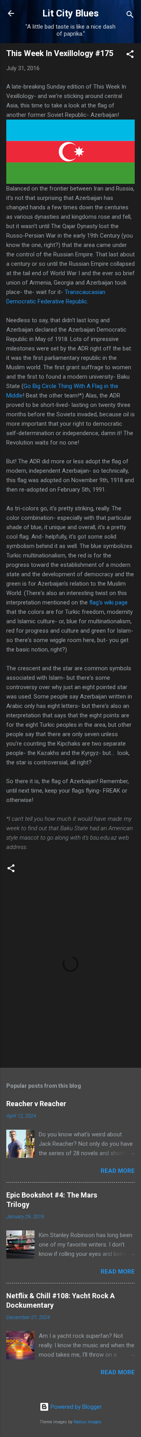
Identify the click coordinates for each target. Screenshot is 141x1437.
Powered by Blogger (75, 1406)
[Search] (130, 16)
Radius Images (87, 1421)
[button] (130, 55)
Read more (118, 1170)
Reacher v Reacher (36, 1104)
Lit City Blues (70, 13)
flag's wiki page (108, 602)
